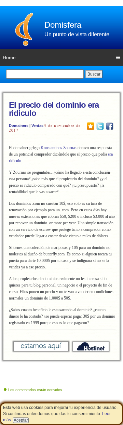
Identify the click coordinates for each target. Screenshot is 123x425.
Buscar (93, 74)
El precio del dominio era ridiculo (54, 109)
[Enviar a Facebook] (109, 125)
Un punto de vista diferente (76, 34)
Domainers (18, 125)
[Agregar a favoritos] (90, 125)
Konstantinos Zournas (59, 147)
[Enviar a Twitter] (100, 125)
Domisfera (62, 24)
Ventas (37, 125)
